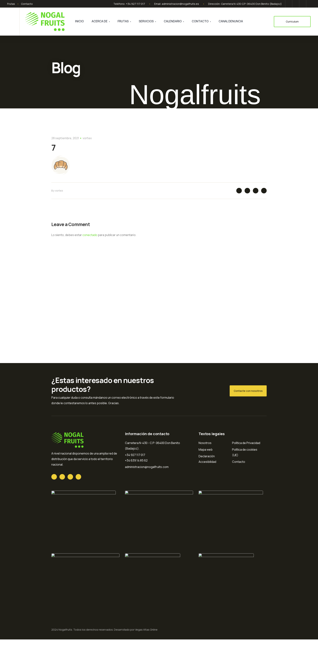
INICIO (79, 21)
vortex (87, 138)
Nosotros (205, 443)
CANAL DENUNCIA (231, 21)
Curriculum (292, 21)
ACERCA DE (99, 21)
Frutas (11, 4)
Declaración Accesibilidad (207, 459)
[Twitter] (288, 3)
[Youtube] (302, 3)
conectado (89, 235)
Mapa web (206, 449)
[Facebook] (295, 3)
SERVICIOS (146, 21)
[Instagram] (309, 3)
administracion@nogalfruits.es (180, 4)
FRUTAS (123, 21)
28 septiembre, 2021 (65, 138)
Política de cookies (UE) (244, 452)
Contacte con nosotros (248, 391)
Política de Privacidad (246, 443)
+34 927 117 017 (135, 4)
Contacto (27, 4)
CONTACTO (200, 21)
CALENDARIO (173, 21)
